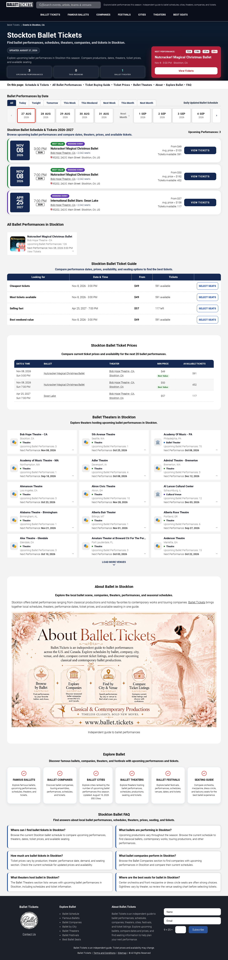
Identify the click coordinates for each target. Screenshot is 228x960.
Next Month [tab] (146, 103)
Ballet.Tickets (196, 602)
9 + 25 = (168, 929)
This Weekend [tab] (89, 103)
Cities (142, 14)
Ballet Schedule (70, 913)
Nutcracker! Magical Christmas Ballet (74, 148)
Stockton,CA (116, 375)
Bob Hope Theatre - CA (63, 152)
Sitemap (122, 953)
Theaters (159, 14)
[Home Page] (19, 5)
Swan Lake (91, 200)
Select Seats (207, 286)
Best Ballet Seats (71, 939)
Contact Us (29, 934)
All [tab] (11, 103)
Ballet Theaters (70, 930)
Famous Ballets (78, 14)
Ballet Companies (72, 922)
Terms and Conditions (105, 953)
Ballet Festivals (70, 935)
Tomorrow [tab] (52, 103)
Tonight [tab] (36, 103)
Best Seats (180, 14)
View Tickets (186, 70)
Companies (103, 14)
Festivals (124, 14)
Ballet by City (69, 926)
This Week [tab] (70, 103)
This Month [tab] (127, 103)
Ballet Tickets (50, 14)
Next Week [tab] (109, 103)
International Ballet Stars (66, 200)
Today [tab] (22, 103)
